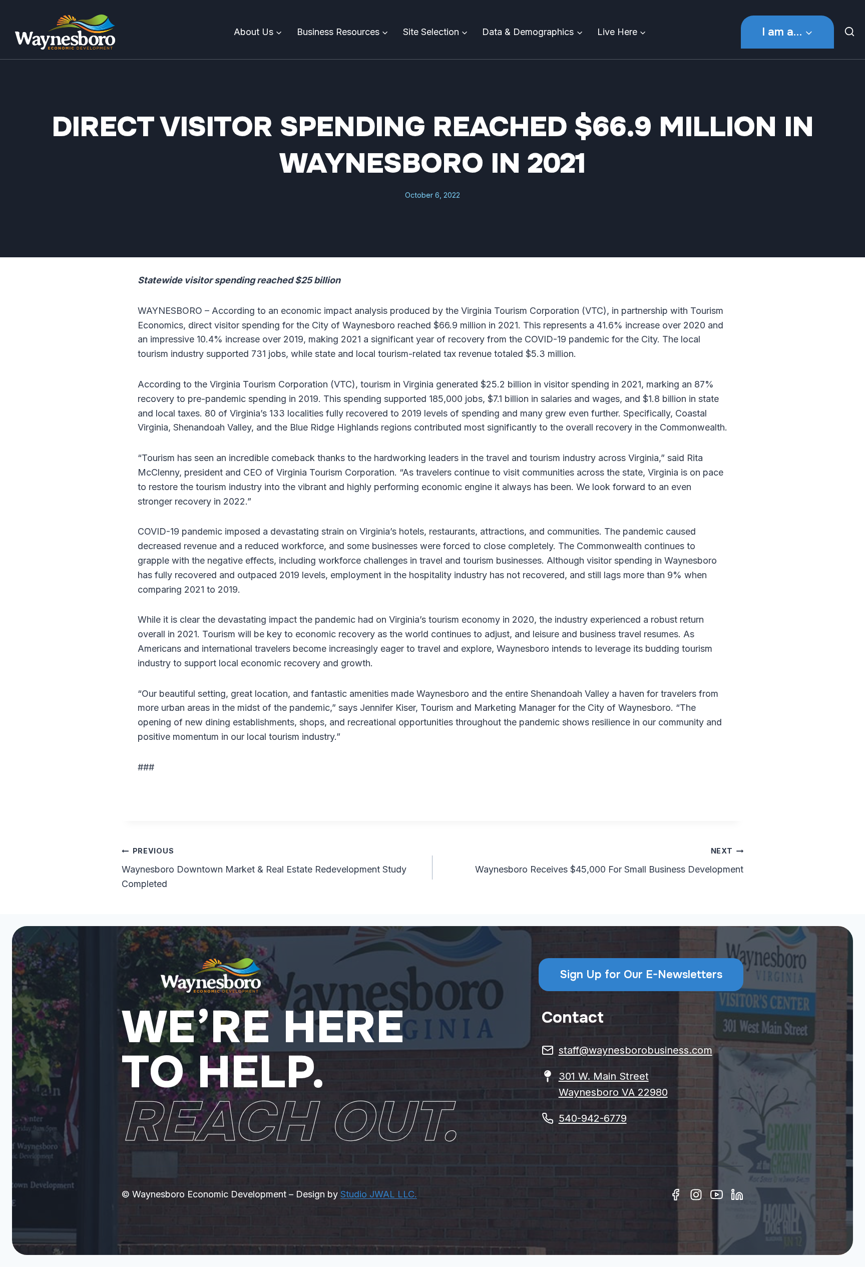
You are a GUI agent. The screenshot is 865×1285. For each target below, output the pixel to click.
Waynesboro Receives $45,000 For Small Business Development (609, 860)
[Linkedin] (737, 1194)
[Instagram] (696, 1194)
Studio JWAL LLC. (378, 1194)
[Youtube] (716, 1194)
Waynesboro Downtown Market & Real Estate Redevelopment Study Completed (264, 867)
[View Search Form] (852, 32)
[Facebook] (675, 1194)
